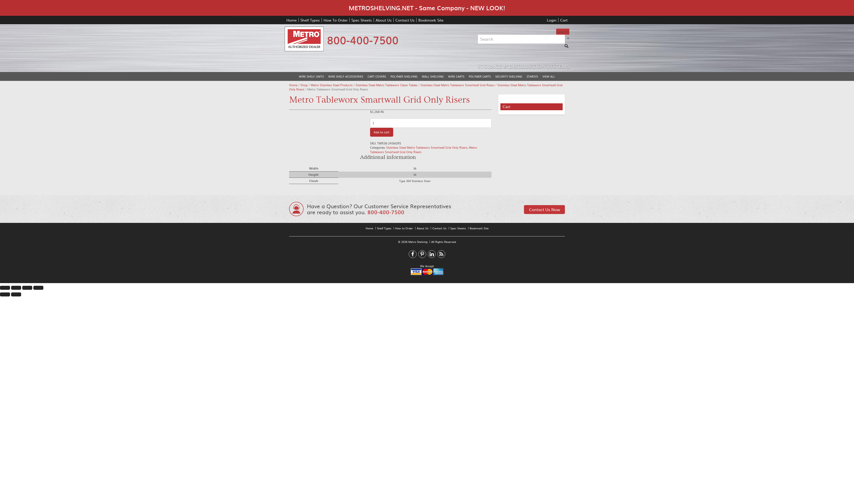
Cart (564, 20)
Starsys (532, 76)
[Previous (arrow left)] (5, 294)
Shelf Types (310, 20)
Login (551, 20)
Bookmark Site (430, 20)
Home (291, 20)
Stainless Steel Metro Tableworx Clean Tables (386, 85)
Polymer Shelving (404, 76)
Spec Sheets (361, 20)
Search (562, 32)
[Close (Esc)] (5, 288)
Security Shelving (508, 76)
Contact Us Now (544, 209)
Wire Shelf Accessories (345, 76)
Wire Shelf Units (311, 76)
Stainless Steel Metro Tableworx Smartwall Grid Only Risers (426, 147)
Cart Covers (377, 76)
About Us (384, 20)
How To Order (336, 20)
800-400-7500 (363, 39)
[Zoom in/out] (38, 288)
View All (548, 76)
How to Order (404, 228)
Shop (304, 85)
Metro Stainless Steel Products (331, 85)
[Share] (16, 288)
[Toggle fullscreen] (27, 288)
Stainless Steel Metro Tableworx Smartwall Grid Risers (457, 85)
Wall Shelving (433, 76)
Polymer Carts (480, 76)
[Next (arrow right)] (16, 294)
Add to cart (381, 132)
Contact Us (405, 20)
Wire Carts (456, 76)
